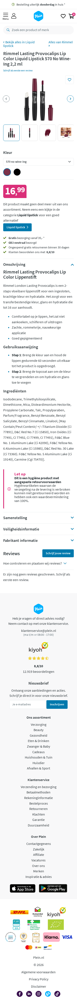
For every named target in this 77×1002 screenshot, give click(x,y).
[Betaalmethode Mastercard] (29, 947)
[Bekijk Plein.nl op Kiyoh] (56, 912)
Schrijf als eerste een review (18, 70)
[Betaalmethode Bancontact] (47, 947)
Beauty (38, 730)
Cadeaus (38, 752)
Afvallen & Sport (38, 768)
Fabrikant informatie (20, 540)
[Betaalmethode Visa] (67, 937)
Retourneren (38, 809)
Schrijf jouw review (58, 553)
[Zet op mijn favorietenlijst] (69, 79)
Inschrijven (57, 704)
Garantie (38, 819)
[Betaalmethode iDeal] (38, 947)
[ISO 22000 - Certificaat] (10, 937)
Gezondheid (38, 735)
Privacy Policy (38, 979)
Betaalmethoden (38, 792)
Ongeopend (16, 247)
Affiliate (38, 854)
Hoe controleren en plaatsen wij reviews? (32, 563)
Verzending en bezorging (38, 787)
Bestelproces (38, 803)
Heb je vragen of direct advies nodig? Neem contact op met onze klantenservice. (38, 621)
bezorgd (23, 243)
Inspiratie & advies (38, 876)
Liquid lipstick (19, 44)
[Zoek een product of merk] (7, 30)
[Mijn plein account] (13, 16)
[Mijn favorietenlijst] (63, 16)
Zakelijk (38, 849)
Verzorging (38, 724)
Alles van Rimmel (61, 42)
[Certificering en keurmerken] (56, 924)
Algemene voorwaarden (38, 972)
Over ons (38, 866)
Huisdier (39, 763)
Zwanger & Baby (38, 746)
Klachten (38, 814)
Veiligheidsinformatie (21, 529)
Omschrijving (14, 264)
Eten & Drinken (38, 741)
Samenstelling (15, 518)
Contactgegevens (38, 843)
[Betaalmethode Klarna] (51, 937)
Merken (38, 871)
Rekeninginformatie (38, 798)
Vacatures (38, 860)
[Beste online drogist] (23, 937)
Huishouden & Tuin (38, 757)
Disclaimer (38, 986)
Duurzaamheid (38, 825)
